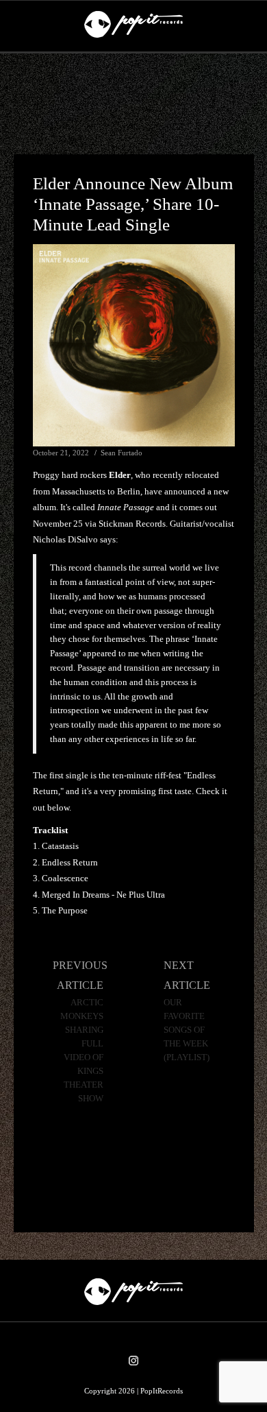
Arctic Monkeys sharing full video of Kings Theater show (81, 1050)
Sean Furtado (121, 452)
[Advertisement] (133, 104)
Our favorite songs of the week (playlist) (186, 1030)
